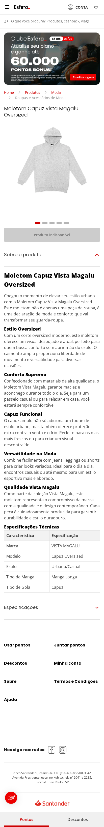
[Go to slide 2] (44, 223)
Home (9, 92)
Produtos (32, 92)
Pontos (26, 819)
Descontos (77, 819)
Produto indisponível (52, 234)
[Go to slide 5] (66, 223)
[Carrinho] (96, 7)
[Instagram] (62, 749)
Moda (56, 92)
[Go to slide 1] (37, 223)
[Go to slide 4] (59, 223)
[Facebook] (51, 749)
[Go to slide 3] (52, 223)
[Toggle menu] (7, 7)
